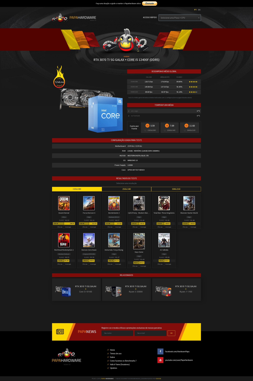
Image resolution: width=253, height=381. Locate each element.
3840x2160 (176, 189)
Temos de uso (115, 353)
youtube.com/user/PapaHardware (179, 360)
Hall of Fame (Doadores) (120, 364)
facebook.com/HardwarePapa (177, 351)
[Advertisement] (16, 41)
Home (112, 350)
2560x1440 (126, 189)
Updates (113, 368)
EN (199, 9)
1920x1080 (77, 189)
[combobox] (180, 17)
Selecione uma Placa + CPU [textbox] (173, 17)
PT (195, 9)
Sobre (112, 357)
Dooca (158, 379)
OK (171, 333)
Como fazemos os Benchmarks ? (123, 360)
